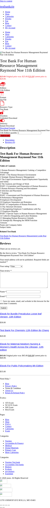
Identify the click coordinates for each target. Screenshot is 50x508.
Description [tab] (9, 140)
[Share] (6, 505)
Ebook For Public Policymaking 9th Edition (21, 365)
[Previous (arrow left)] (1, 507)
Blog (7, 23)
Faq (6, 21)
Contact (8, 25)
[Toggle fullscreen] (4, 505)
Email (3, 296)
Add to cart (5, 136)
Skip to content (6, 1)
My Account (10, 28)
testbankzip (7, 6)
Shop (7, 14)
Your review (6, 271)
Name (3, 292)
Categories (9, 16)
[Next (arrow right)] (4, 507)
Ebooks (8, 19)
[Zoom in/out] (1, 505)
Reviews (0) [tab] (10, 142)
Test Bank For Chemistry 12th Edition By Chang (24, 330)
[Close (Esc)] (9, 505)
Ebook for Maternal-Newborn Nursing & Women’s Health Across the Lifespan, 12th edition (21, 347)
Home (7, 12)
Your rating (5, 266)
